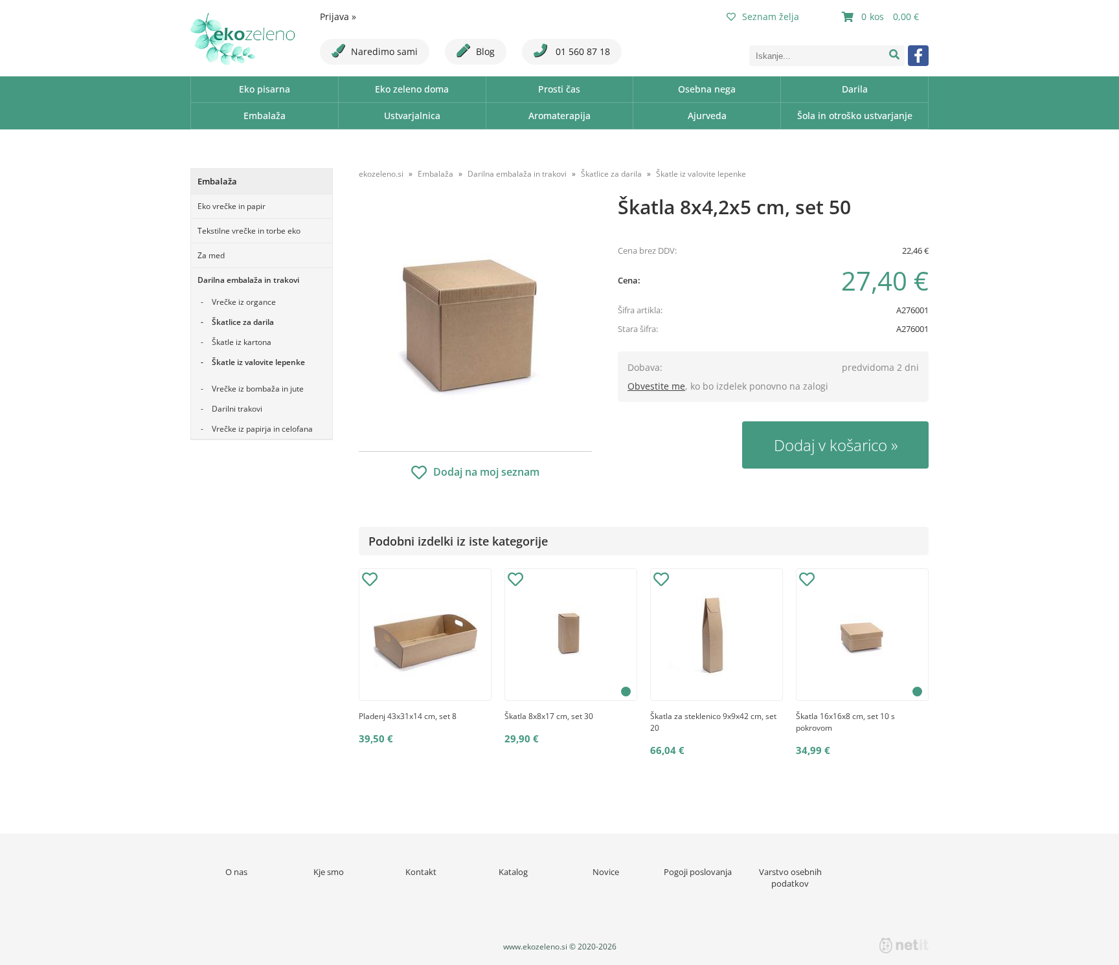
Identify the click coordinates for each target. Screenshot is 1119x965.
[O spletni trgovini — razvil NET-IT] (904, 945)
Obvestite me (656, 386)
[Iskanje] (894, 55)
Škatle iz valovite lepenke (258, 362)
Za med (211, 255)
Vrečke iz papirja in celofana (262, 428)
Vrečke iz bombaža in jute (258, 388)
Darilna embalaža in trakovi (248, 279)
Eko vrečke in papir (232, 206)
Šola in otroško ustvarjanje (854, 115)
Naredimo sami (384, 51)
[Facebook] (918, 55)
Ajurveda (707, 115)
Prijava (338, 16)
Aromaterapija (559, 115)
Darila (855, 89)
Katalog (513, 872)
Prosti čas (559, 89)
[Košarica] (882, 16)
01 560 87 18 (581, 51)
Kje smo (328, 872)
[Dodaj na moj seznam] (370, 581)
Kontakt (420, 872)
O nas (236, 872)
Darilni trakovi (237, 408)
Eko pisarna (264, 89)
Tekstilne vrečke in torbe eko (249, 230)
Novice (606, 872)
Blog (485, 51)
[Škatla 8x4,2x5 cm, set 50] (475, 321)
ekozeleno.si (381, 173)
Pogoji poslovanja (698, 872)
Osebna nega (707, 89)
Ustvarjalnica (412, 115)
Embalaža (264, 115)
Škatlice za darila (243, 321)
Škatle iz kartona (241, 342)
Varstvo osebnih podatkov (790, 877)
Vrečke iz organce (244, 301)
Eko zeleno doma (412, 89)
